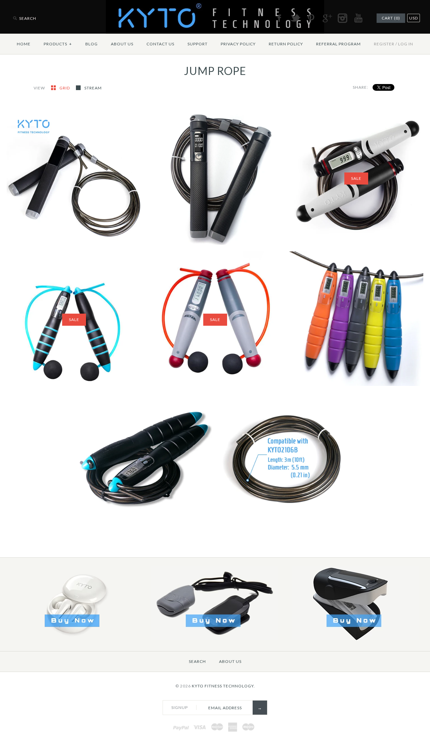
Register (384, 43)
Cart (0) (391, 18)
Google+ (326, 18)
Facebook (279, 18)
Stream (93, 87)
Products (58, 43)
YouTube (358, 18)
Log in (405, 43)
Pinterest (310, 18)
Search (197, 661)
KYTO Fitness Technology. (223, 685)
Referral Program (338, 43)
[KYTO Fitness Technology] (215, 4)
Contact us (160, 43)
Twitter (295, 18)
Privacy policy (238, 43)
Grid (65, 87)
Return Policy (286, 43)
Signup (179, 707)
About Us (122, 43)
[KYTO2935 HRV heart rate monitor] (214, 638)
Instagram (342, 18)
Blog (91, 43)
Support (197, 43)
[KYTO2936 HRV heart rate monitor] (355, 638)
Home (24, 43)
